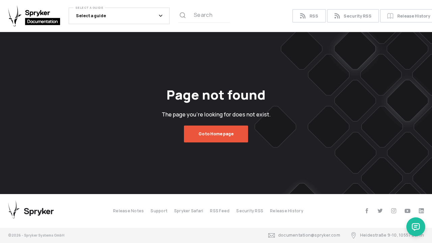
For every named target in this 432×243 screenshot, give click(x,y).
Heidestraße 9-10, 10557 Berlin (392, 235)
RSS (313, 16)
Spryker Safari (188, 211)
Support (159, 211)
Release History (286, 211)
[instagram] (393, 210)
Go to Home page (216, 134)
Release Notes (128, 211)
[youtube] (407, 211)
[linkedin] (421, 210)
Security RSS (358, 16)
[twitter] (380, 210)
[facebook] (366, 210)
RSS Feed (220, 211)
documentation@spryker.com (309, 235)
